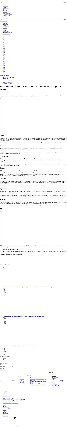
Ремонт (53, 382)
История (54, 376)
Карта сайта (22, 381)
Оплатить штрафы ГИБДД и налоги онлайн (12, 400)
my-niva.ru (22, 379)
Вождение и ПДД (7, 408)
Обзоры (53, 383)
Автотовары (54, 384)
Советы (53, 380)
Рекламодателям (23, 383)
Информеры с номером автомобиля (38, 384)
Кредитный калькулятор (35, 377)
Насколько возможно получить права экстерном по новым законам (19, 345)
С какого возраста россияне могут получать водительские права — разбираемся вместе (23, 316)
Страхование (55, 386)
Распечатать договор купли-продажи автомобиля (14, 399)
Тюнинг (53, 374)
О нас (21, 380)
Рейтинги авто (55, 377)
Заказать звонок (3, 21)
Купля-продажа (55, 385)
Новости (54, 387)
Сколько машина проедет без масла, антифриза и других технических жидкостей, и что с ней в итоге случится (29, 286)
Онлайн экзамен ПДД (35, 383)
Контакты (22, 382)
